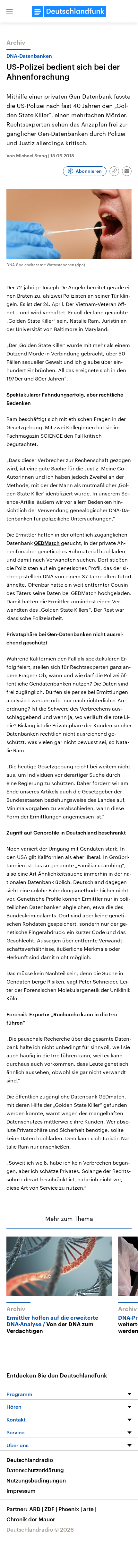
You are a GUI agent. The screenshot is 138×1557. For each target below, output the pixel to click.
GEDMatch (47, 543)
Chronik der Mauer (30, 1519)
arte (89, 1509)
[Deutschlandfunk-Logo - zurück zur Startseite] (69, 11)
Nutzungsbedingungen (36, 1480)
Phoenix (70, 1509)
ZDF (50, 1509)
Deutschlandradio (29, 1459)
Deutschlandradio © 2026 (40, 1529)
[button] (9, 11)
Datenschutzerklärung (35, 1470)
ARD (36, 1509)
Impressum (21, 1490)
